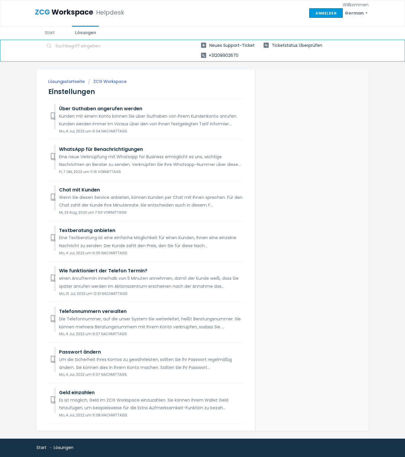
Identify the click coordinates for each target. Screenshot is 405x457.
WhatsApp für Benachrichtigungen (101, 149)
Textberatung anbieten (87, 230)
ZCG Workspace (110, 81)
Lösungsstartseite (67, 81)
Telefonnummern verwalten (93, 311)
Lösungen (85, 33)
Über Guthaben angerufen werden (100, 108)
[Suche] (49, 46)
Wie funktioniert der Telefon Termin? (103, 270)
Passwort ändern (80, 352)
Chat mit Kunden (79, 189)
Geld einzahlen (77, 392)
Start (50, 33)
